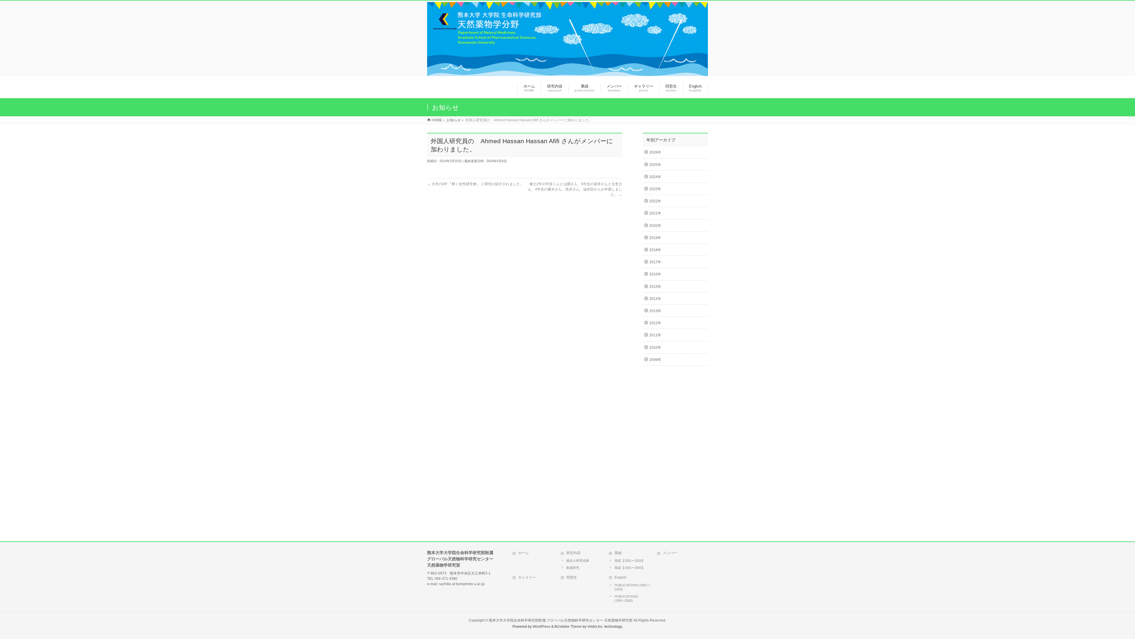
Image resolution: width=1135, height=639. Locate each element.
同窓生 (571, 577)
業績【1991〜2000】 (629, 567)
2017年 (655, 262)
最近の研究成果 (577, 560)
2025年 (655, 165)
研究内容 (573, 553)
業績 (618, 553)
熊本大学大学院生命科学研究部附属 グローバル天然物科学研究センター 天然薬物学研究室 (561, 620)
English (620, 577)
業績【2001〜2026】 (629, 560)
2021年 (655, 213)
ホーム (523, 553)
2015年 (655, 287)
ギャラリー (527, 577)
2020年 (655, 226)
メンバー (670, 553)
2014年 (655, 299)
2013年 (655, 311)
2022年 (655, 201)
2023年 (655, 189)
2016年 (655, 274)
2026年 (655, 152)
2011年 (655, 335)
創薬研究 (572, 567)
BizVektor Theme (568, 627)
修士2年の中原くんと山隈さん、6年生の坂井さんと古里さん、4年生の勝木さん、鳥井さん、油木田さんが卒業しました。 (575, 189)
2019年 (655, 238)
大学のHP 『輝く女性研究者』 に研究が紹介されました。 (475, 184)
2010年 (655, 348)
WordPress (541, 627)
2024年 (655, 177)
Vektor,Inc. (595, 627)
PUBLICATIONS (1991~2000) (626, 598)
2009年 (655, 360)
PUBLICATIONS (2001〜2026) (632, 587)
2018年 (655, 250)
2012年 (655, 323)
